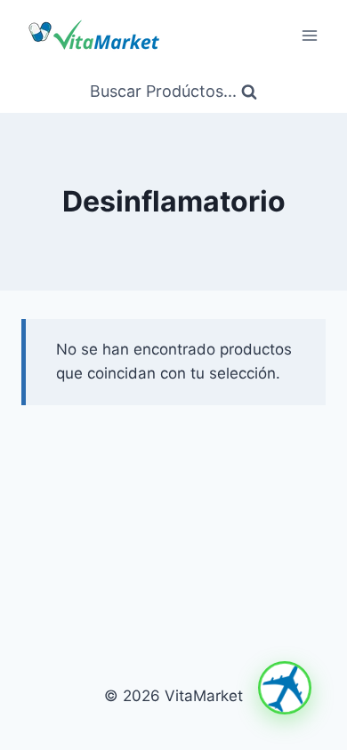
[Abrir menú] (309, 35)
